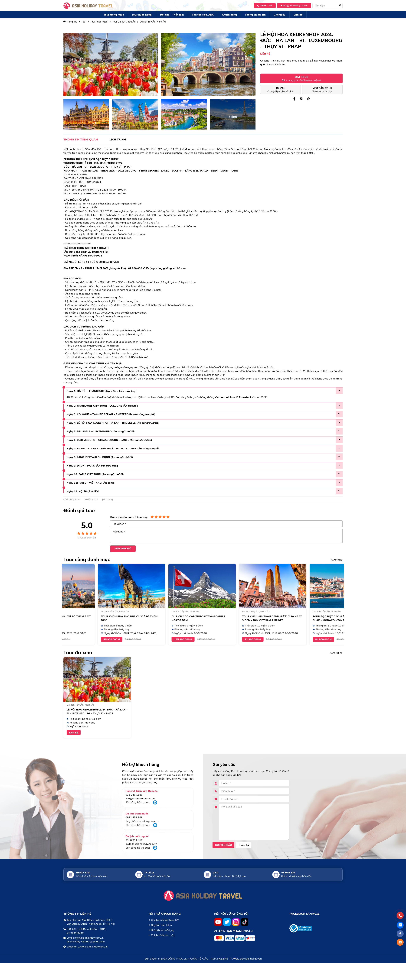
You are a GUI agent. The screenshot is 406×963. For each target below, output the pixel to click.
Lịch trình (118, 139)
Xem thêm (337, 559)
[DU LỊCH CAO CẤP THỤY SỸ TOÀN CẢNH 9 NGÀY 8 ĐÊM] (167, 586)
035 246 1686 (134, 794)
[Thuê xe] (139, 874)
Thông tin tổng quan (80, 139)
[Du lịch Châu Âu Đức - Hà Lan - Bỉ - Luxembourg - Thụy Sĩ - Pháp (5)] (86, 114)
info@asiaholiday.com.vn (295, 5)
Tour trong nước (114, 14)
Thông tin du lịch (255, 14)
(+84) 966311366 (87, 928)
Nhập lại (244, 844)
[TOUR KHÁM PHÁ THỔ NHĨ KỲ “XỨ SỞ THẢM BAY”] (97, 586)
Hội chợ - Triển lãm (172, 14)
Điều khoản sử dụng (162, 930)
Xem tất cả (336, 652)
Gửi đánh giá (123, 548)
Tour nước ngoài (142, 14)
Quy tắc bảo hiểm (161, 925)
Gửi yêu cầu (223, 844)
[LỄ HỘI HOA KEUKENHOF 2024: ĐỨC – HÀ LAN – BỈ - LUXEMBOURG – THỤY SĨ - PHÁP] (97, 679)
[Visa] (207, 874)
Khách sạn (83, 872)
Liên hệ (298, 14)
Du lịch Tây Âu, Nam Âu (153, 21)
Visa (215, 872)
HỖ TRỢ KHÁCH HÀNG (165, 913)
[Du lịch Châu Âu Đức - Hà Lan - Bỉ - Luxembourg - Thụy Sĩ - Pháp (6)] (208, 64)
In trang (108, 499)
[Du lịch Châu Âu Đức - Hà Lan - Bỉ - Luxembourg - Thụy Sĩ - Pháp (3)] (184, 114)
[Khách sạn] (70, 874)
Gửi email (92, 499)
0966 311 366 (134, 840)
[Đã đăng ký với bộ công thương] (316, 928)
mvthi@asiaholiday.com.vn (141, 843)
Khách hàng (229, 14)
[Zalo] (155, 803)
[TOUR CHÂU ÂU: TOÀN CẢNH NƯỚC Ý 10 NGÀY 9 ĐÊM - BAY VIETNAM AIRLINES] (238, 586)
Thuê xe (149, 872)
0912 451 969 (134, 817)
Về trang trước (73, 499)
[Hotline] (400, 915)
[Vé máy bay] (276, 874)
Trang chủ (71, 21)
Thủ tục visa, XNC (203, 14)
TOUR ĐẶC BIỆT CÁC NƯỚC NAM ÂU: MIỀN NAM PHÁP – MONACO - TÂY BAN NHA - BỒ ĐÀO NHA (308, 620)
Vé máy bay (288, 872)
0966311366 (266, 5)
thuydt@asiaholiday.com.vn (141, 821)
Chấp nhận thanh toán (233, 931)
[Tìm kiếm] (340, 5)
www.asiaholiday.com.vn (93, 946)
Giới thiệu (279, 14)
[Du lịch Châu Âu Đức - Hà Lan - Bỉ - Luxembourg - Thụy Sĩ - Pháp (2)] (233, 114)
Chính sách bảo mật (162, 935)
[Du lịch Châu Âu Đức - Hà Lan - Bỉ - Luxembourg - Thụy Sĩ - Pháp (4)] (135, 114)
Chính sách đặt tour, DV (165, 919)
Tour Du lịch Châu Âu (124, 21)
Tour (83, 21)
